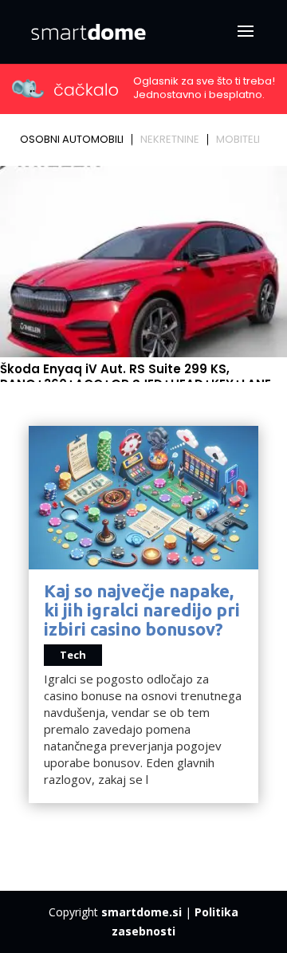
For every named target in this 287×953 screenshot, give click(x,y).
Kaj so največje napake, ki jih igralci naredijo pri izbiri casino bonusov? (142, 610)
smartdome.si (141, 912)
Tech (73, 655)
